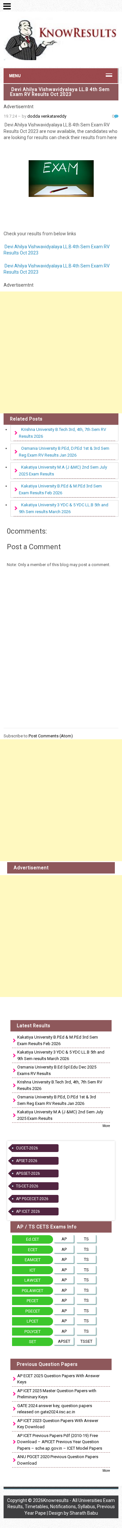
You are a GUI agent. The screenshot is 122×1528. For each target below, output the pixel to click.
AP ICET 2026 (28, 1211)
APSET (64, 1341)
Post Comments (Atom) (51, 735)
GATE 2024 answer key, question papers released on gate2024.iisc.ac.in (54, 1409)
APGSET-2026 (28, 1173)
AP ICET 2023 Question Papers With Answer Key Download (57, 1424)
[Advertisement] (61, 352)
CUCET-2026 (27, 1148)
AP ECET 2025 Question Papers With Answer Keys (58, 1379)
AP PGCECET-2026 (32, 1199)
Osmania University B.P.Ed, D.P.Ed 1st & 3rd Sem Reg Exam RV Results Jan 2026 (64, 452)
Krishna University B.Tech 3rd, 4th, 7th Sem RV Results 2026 (62, 433)
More (106, 1126)
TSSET (86, 1341)
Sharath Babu (84, 1513)
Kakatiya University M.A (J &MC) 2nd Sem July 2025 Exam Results (63, 470)
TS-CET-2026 (27, 1186)
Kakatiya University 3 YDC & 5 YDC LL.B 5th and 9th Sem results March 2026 (63, 508)
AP (64, 1239)
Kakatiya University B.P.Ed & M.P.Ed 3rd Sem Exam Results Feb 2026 (60, 489)
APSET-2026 (26, 1161)
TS (86, 1239)
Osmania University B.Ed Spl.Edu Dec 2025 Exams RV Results (56, 1070)
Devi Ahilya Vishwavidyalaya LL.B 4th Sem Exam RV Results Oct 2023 (60, 92)
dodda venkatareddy (46, 116)
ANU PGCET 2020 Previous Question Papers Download (57, 1460)
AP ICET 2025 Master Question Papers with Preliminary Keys (56, 1394)
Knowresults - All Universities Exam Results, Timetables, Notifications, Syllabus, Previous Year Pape (61, 1507)
